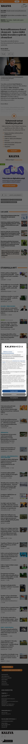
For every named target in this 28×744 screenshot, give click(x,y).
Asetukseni (20, 352)
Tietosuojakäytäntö (14, 397)
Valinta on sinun (7, 351)
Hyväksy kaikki (14, 391)
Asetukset (14, 394)
